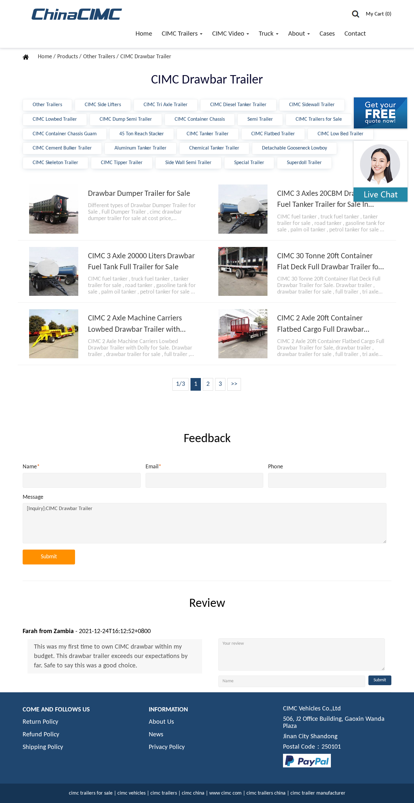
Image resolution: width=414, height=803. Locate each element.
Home (144, 33)
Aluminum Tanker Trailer (140, 148)
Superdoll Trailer (304, 162)
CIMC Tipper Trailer (122, 162)
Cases (327, 33)
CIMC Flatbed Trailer (273, 134)
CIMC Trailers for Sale (319, 119)
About (297, 33)
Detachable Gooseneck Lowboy (294, 148)
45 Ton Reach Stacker (141, 134)
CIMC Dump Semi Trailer (126, 119)
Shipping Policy (43, 747)
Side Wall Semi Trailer (188, 162)
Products (68, 57)
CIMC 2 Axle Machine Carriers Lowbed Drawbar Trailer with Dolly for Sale (135, 325)
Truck (267, 33)
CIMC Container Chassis (200, 119)
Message (33, 497)
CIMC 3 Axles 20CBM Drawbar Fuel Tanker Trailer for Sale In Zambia (324, 200)
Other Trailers (99, 57)
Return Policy (40, 722)
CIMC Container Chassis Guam (65, 134)
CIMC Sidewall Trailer (312, 104)
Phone (275, 467)
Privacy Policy (167, 747)
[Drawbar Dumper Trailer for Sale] (53, 209)
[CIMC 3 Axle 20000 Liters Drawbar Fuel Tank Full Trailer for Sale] (53, 271)
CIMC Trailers (180, 33)
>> (234, 384)
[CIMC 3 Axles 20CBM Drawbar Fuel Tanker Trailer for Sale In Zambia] (242, 209)
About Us (161, 722)
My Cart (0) (378, 14)
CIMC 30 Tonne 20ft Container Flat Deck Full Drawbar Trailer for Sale (329, 262)
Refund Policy (41, 734)
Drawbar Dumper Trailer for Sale (139, 194)
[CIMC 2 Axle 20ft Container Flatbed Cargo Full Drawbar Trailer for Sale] (242, 333)
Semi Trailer (260, 119)
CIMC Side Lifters (103, 104)
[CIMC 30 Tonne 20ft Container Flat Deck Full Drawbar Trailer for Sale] (242, 271)
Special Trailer (249, 162)
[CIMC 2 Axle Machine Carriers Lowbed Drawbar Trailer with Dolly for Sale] (53, 333)
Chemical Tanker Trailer (214, 148)
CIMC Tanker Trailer (208, 134)
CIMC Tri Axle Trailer (166, 104)
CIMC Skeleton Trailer (55, 162)
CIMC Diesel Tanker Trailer (238, 104)
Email (153, 467)
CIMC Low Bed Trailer (341, 134)
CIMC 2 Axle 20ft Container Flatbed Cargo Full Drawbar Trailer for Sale (320, 325)
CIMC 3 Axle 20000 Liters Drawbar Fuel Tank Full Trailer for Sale (141, 261)
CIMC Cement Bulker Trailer (62, 148)
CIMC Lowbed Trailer (55, 119)
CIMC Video (229, 33)
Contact (355, 33)
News (156, 734)
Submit (49, 557)
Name (31, 467)
